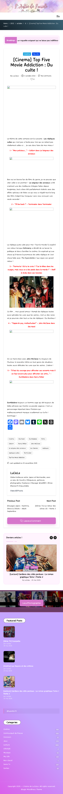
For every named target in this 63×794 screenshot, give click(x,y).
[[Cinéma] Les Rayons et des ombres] (9, 654)
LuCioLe (15, 473)
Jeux (5, 738)
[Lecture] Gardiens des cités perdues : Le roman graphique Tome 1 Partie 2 (31, 689)
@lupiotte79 (12, 708)
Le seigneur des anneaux (17, 448)
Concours (7, 734)
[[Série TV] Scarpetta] (9, 629)
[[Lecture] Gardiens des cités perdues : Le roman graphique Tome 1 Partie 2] (9, 679)
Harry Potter (22, 444)
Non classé (8, 758)
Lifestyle (7, 746)
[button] (16, 490)
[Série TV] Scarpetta (12, 638)
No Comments (46, 76)
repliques (45, 448)
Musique (7, 750)
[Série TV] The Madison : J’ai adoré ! (31, 574)
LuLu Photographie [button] (32, 600)
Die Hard (21, 439)
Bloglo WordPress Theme (31, 787)
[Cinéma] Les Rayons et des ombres (18, 663)
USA (36, 567)
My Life (36, 54)
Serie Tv (28, 567)
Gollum (11, 444)
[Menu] (58, 16)
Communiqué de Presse (13, 730)
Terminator (27, 453)
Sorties (6, 765)
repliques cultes (14, 453)
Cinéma (27, 54)
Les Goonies (34, 448)
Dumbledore (33, 439)
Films (43, 439)
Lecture (7, 742)
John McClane (35, 444)
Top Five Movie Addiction (17, 457)
